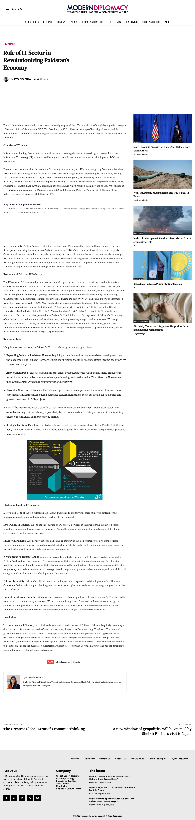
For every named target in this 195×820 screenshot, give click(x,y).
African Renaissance (141, 321)
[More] (46, 87)
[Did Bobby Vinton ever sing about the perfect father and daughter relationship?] (162, 308)
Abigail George (139, 333)
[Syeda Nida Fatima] (6, 79)
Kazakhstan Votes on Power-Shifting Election (157, 284)
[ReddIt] (32, 87)
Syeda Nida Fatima (23, 79)
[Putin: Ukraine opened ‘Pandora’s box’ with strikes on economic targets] (162, 220)
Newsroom (137, 246)
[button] (18, 9)
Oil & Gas (137, 188)
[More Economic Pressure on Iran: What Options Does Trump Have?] (162, 129)
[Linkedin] (26, 87)
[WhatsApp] (19, 87)
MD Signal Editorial (140, 154)
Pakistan (77, 662)
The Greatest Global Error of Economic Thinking (44, 729)
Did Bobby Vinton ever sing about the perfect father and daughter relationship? (161, 327)
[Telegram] (39, 87)
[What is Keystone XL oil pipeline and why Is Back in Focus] (162, 174)
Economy (10, 44)
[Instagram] (14, 798)
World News (138, 234)
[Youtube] (37, 798)
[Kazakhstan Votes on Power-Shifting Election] (162, 266)
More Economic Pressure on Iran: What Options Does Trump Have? (109, 777)
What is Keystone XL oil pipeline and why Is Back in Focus (112, 788)
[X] (13, 87)
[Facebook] (6, 87)
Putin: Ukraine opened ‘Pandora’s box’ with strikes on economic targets (111, 800)
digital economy (63, 662)
